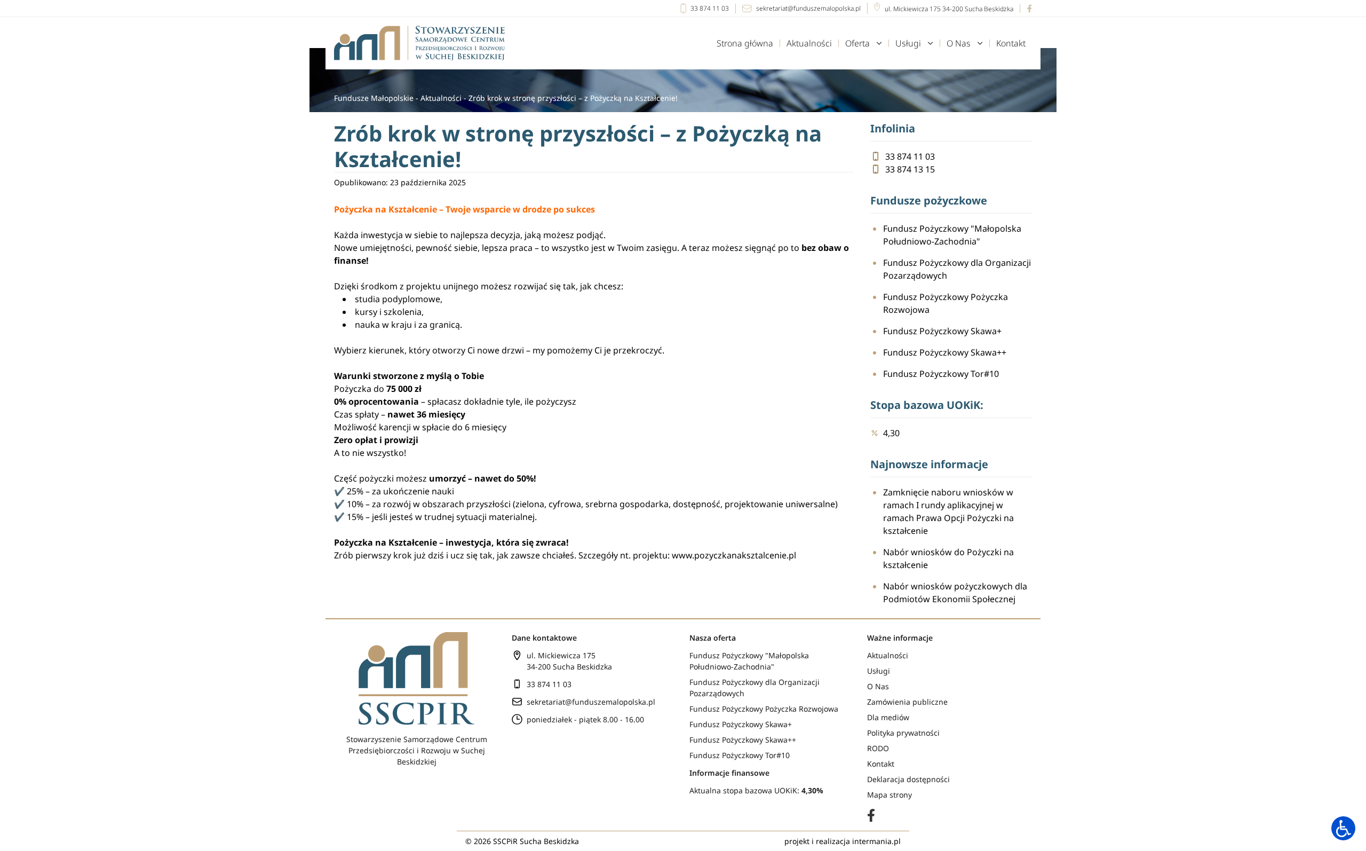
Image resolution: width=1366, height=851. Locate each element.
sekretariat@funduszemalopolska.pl (808, 8)
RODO (878, 748)
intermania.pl (876, 841)
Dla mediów (888, 717)
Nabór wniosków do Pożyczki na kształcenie (948, 558)
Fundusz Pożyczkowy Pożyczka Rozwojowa (945, 303)
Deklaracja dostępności (908, 779)
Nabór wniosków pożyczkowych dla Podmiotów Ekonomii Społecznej (955, 592)
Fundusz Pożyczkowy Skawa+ (942, 331)
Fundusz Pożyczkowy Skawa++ (944, 352)
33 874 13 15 (910, 169)
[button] (1343, 828)
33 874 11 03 (709, 8)
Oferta (857, 43)
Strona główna (745, 43)
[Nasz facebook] (1026, 8)
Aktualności (809, 43)
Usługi (908, 43)
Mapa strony (889, 795)
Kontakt (1011, 43)
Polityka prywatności (903, 733)
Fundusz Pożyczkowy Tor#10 (941, 374)
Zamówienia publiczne (907, 702)
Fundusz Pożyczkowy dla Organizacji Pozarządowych (957, 269)
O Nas (959, 43)
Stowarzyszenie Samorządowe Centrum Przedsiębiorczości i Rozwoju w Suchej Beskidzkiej (416, 750)
